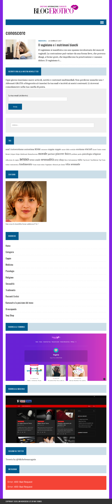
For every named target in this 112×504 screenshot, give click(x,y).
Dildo (68, 149)
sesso (24, 159)
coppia (51, 149)
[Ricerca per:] (52, 124)
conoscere (44, 149)
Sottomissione (72, 160)
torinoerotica (14, 165)
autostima (29, 149)
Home (8, 245)
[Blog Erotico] (56, 10)
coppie (58, 149)
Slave (66, 160)
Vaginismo (48, 165)
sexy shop (59, 159)
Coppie (8, 258)
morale (42, 154)
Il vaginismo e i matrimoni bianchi (58, 44)
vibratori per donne (58, 165)
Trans (34, 165)
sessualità (47, 159)
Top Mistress (94, 160)
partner (51, 154)
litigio (18, 154)
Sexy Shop (10, 315)
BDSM (37, 149)
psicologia (87, 154)
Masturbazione (33, 154)
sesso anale (35, 159)
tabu (80, 159)
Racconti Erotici (12, 296)
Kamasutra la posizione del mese (19, 302)
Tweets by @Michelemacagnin (21, 459)
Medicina (42, 41)
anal (8, 149)
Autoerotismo (17, 149)
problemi (74, 154)
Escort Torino (97, 149)
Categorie (10, 252)
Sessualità (10, 283)
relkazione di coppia (12, 160)
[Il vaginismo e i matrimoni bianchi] (21, 57)
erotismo (80, 149)
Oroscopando (11, 309)
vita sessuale (73, 164)
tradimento (25, 164)
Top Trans (102, 160)
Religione (9, 277)
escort (88, 149)
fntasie (8, 154)
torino (8, 165)
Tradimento (10, 290)
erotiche (72, 149)
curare (63, 149)
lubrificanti (23, 154)
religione (96, 154)
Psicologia (10, 271)
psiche (80, 154)
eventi (104, 149)
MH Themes (38, 501)
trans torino (41, 165)
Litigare (12, 154)
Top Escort (86, 160)
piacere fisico (63, 153)
